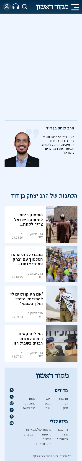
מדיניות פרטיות (46, 437)
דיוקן (48, 398)
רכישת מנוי (61, 439)
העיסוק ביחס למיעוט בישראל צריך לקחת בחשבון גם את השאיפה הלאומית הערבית (27, 227)
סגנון (32, 398)
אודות (64, 434)
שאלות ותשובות (29, 432)
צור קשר (62, 429)
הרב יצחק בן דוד (60, 128)
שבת (48, 408)
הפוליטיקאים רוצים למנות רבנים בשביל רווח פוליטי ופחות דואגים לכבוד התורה (27, 346)
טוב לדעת (29, 408)
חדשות (63, 398)
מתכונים (30, 403)
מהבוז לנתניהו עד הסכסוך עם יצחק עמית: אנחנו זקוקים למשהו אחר (26, 264)
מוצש (47, 403)
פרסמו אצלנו (43, 429)
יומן (65, 408)
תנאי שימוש (43, 444)
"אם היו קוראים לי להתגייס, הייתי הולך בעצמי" (26, 299)
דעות (65, 403)
